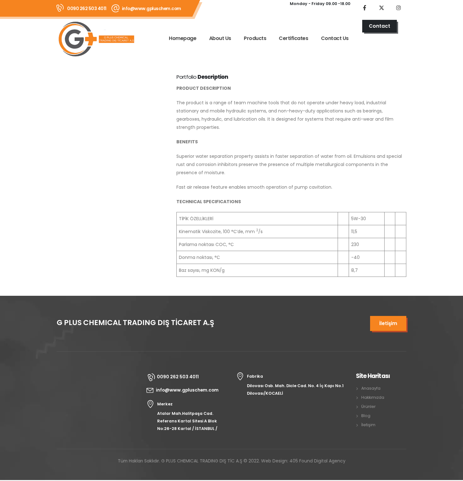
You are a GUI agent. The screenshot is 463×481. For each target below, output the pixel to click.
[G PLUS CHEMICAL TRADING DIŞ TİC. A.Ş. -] (96, 39)
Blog (365, 415)
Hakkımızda (372, 397)
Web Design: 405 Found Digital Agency (303, 461)
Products (255, 38)
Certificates (293, 38)
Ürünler (368, 406)
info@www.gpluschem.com (151, 8)
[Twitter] (381, 7)
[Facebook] (364, 7)
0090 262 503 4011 (86, 8)
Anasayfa (370, 388)
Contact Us (335, 38)
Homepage (182, 38)
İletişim (368, 424)
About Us (220, 38)
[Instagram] (398, 7)
